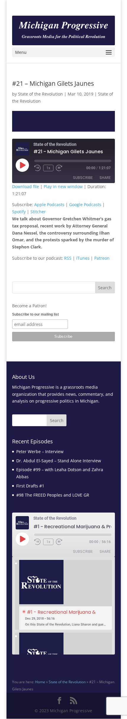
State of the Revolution (40, 94)
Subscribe (83, 177)
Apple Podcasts (49, 204)
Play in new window (63, 186)
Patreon (102, 258)
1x (48, 168)
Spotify (19, 211)
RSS (67, 258)
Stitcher (38, 211)
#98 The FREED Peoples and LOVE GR (52, 495)
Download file (25, 186)
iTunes (82, 258)
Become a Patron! (29, 305)
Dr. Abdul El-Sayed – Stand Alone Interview (58, 460)
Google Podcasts (85, 204)
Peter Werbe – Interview (40, 451)
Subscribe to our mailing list (35, 314)
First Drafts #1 (30, 486)
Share (105, 177)
